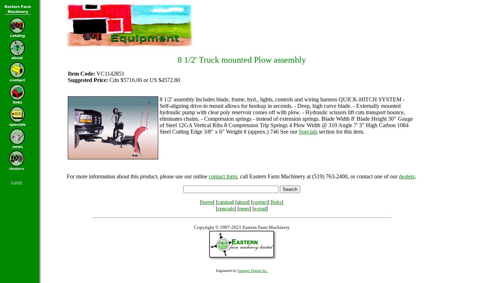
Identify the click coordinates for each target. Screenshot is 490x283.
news (244, 208)
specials (226, 208)
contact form (223, 176)
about (242, 202)
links (277, 202)
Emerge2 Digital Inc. (252, 271)
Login (16, 182)
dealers (407, 176)
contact (260, 202)
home (207, 202)
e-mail (260, 208)
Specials (308, 132)
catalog (224, 202)
